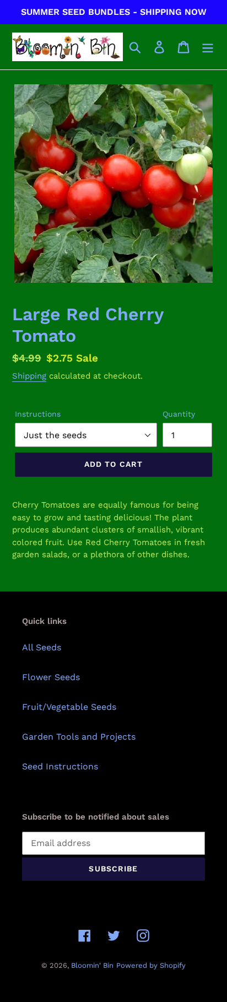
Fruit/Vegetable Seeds (69, 707)
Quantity (179, 414)
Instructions (38, 414)
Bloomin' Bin (92, 965)
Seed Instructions (60, 766)
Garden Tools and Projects (79, 736)
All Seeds (41, 647)
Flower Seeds (51, 677)
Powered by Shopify (151, 965)
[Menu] (208, 47)
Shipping (29, 376)
